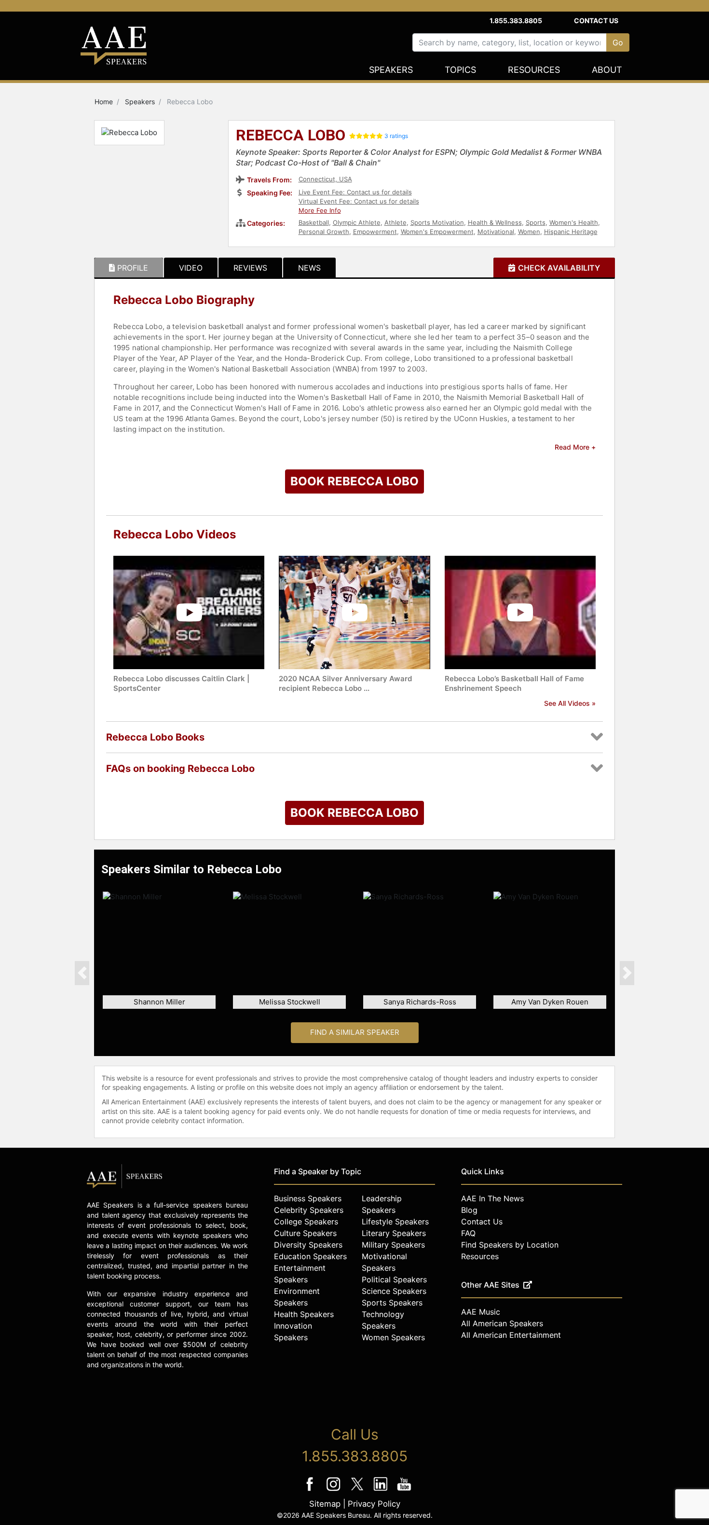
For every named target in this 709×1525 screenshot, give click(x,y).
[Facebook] (311, 1490)
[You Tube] (404, 1490)
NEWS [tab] (309, 268)
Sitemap (325, 1504)
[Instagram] (334, 1490)
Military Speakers (393, 1245)
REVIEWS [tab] (250, 268)
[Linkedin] (382, 1490)
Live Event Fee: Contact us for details (355, 192)
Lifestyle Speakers (395, 1221)
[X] (358, 1490)
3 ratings (396, 135)
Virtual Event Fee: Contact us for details (359, 201)
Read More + (575, 447)
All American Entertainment (511, 1335)
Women (529, 231)
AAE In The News (492, 1198)
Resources (534, 70)
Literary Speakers (394, 1233)
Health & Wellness (495, 222)
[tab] (128, 268)
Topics (460, 70)
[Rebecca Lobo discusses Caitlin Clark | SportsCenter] (188, 612)
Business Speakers (307, 1198)
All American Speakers (502, 1323)
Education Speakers (310, 1256)
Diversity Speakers (308, 1245)
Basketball (314, 222)
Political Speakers (394, 1279)
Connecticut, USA (325, 179)
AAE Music (480, 1312)
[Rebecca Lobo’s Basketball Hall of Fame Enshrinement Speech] (520, 612)
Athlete (395, 222)
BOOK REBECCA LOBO (354, 481)
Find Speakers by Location (510, 1245)
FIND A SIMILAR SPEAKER (354, 1032)
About (607, 70)
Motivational (495, 231)
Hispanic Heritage (571, 231)
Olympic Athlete (357, 222)
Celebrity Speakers (308, 1210)
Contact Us (596, 20)
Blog (469, 1210)
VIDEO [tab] (191, 268)
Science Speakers (394, 1291)
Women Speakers (393, 1337)
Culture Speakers (305, 1233)
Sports (535, 222)
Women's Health (573, 222)
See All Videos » (570, 703)
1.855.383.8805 (516, 20)
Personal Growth (324, 231)
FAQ (468, 1233)
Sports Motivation (437, 222)
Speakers (391, 70)
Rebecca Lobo (290, 136)
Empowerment (375, 231)
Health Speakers (304, 1314)
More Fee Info (320, 210)
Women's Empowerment (437, 231)
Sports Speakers (392, 1302)
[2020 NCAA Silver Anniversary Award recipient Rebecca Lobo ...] (354, 612)
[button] (82, 973)
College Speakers (306, 1221)
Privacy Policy (374, 1504)
